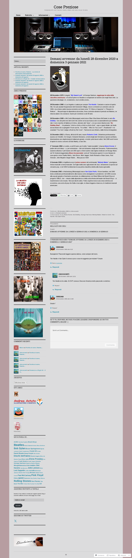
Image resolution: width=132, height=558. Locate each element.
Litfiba (27, 470)
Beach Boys (32, 442)
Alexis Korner (68, 214)
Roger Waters (41, 478)
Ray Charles (34, 478)
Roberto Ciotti (106, 214)
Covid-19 (33, 451)
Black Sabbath (28, 445)
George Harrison (86, 214)
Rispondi (55, 267)
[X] (15, 521)
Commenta (110, 345)
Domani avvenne (61, 213)
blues (34, 445)
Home (18, 15)
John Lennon (34, 468)
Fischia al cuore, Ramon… (34, 347)
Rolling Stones (22, 481)
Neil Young (26, 472)
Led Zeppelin (19, 470)
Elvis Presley (36, 459)
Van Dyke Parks (60, 216)
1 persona (59, 263)
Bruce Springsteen (33, 448)
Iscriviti (18, 505)
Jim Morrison (24, 468)
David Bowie (19, 453)
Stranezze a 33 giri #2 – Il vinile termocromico (30, 79)
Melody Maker (96, 214)
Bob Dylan (19, 448)
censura (16, 451)
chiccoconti (74, 211)
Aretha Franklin (23, 442)
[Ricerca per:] (30, 61)
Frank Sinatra (23, 461)
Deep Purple (28, 453)
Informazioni (43, 15)
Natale (21, 472)
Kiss (41, 468)
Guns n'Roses (35, 463)
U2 (41, 484)
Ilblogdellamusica (20, 465)
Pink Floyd (37, 475)
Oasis (37, 472)
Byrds (42, 448)
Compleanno (25, 451)
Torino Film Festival (29, 483)
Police (16, 478)
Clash (20, 451)
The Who (20, 484)
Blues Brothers (41, 445)
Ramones (27, 478)
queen (21, 478)
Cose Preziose (66, 6)
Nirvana (32, 472)
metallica (32, 470)
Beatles (19, 444)
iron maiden (31, 465)
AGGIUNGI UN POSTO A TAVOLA (26, 489)
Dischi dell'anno (22, 456)
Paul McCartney (24, 475)
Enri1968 (59, 247)
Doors (33, 456)
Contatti (58, 15)
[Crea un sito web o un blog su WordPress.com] (66, 554)
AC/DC (16, 442)
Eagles (38, 456)
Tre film (37, 483)
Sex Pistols (35, 481)
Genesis (38, 461)
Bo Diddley (76, 214)
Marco (22, 347)
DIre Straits (37, 453)
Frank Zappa (31, 461)
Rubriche (28, 15)
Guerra (28, 463)
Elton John (25, 459)
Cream (39, 451)
